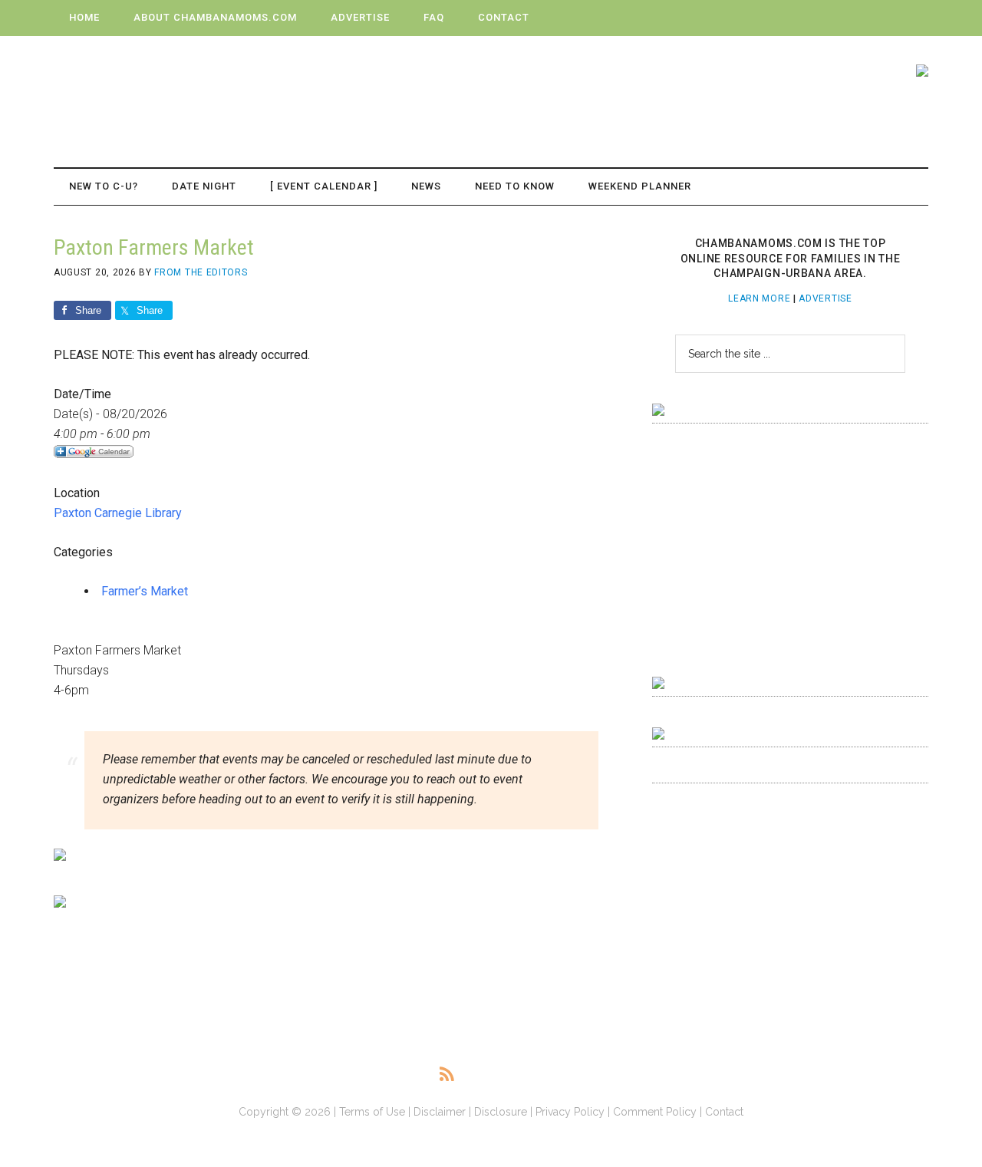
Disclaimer (440, 1112)
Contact (724, 1112)
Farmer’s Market (144, 591)
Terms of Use (372, 1112)
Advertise (825, 298)
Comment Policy (655, 1112)
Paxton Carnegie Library (118, 513)
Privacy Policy (570, 1112)
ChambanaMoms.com (199, 85)
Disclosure (500, 1112)
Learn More (759, 298)
